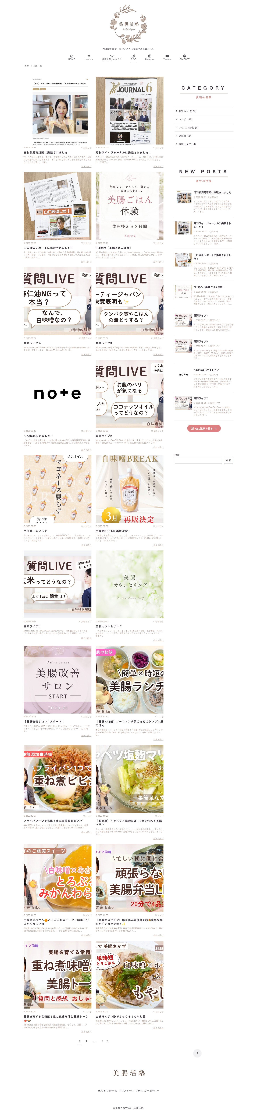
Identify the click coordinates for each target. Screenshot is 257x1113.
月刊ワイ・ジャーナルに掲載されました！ (123, 152)
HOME (101, 1090)
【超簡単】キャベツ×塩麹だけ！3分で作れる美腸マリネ (129, 822)
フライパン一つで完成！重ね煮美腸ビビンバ (53, 820)
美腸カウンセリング (109, 626)
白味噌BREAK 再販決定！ (113, 531)
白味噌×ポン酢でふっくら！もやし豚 (121, 1016)
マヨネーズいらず (35, 531)
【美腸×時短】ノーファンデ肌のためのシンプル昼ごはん (129, 723)
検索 (177, 455)
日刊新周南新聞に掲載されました (46, 152)
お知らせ (184, 111)
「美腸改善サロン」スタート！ (44, 721)
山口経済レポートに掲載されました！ (49, 248)
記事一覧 (38, 65)
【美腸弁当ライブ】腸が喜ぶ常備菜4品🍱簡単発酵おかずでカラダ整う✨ (129, 922)
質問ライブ (185, 144)
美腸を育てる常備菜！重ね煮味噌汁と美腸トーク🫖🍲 (56, 1018)
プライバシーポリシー (147, 1090)
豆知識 (182, 135)
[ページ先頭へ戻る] (197, 1053)
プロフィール (126, 1090)
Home (27, 65)
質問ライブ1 (32, 626)
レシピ (182, 119)
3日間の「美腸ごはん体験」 (114, 248)
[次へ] (108, 1041)
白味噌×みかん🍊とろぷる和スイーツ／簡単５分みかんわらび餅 (56, 922)
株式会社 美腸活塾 (133, 1108)
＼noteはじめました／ (38, 435)
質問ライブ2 (104, 435)
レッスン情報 (186, 127)
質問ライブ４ (32, 343)
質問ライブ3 (104, 343)
